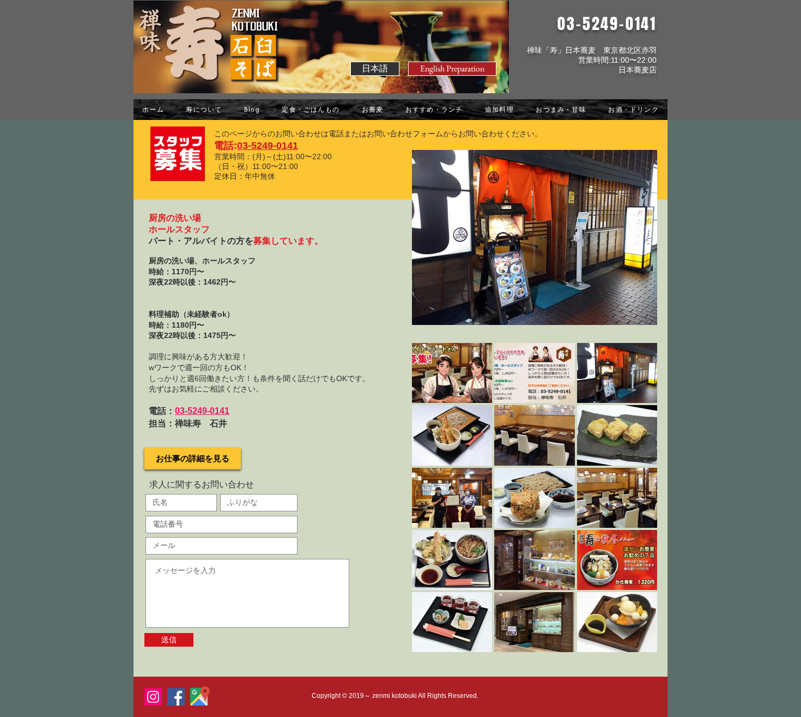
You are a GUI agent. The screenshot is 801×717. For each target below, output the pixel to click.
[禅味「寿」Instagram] (153, 697)
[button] (452, 69)
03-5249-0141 (267, 145)
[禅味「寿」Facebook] (176, 697)
